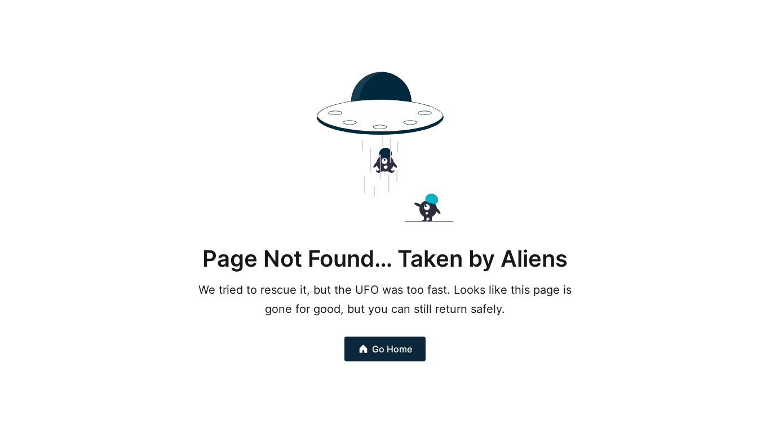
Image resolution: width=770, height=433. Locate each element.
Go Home (392, 349)
